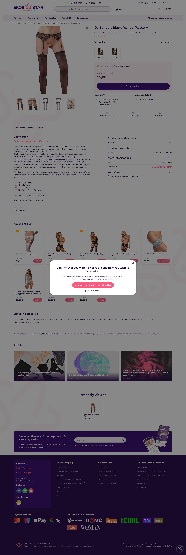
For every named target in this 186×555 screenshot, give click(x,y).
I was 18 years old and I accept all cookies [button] (93, 285)
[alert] (93, 277)
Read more (109, 279)
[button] (93, 291)
